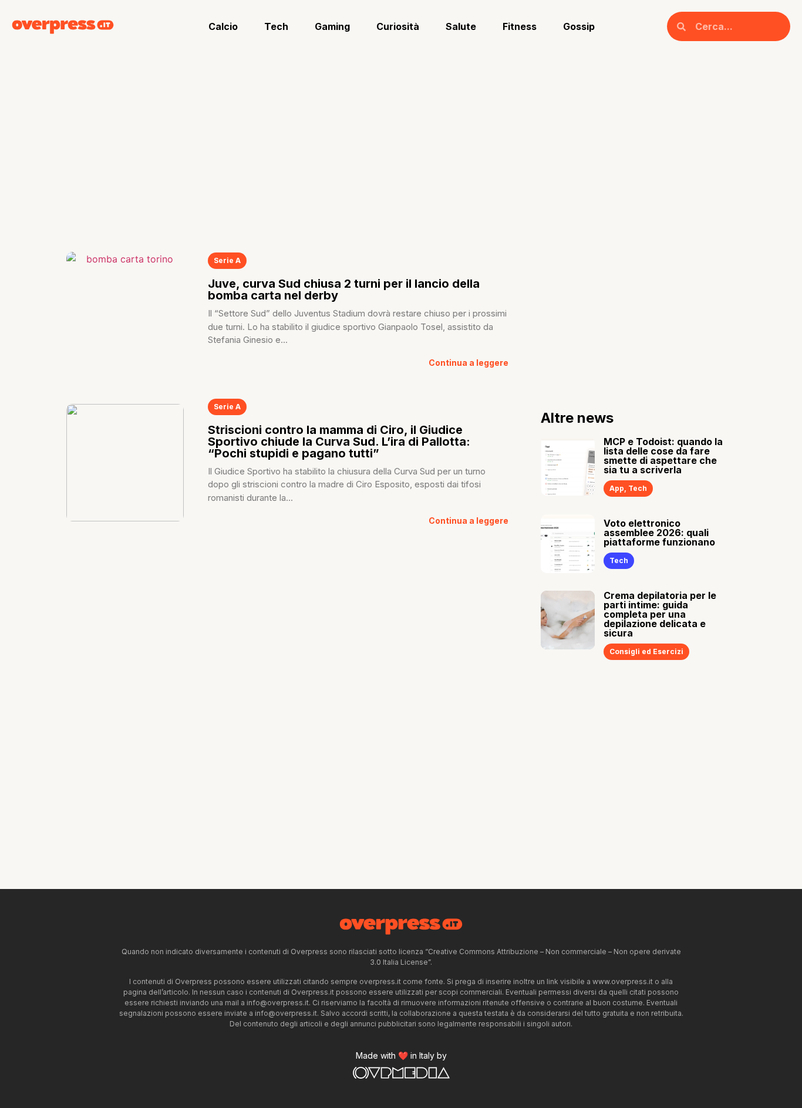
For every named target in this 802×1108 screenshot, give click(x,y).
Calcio (223, 26)
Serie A (227, 260)
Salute (461, 26)
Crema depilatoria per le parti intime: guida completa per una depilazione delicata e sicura (660, 614)
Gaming (332, 26)
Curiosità (397, 26)
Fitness (520, 26)
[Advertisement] (401, 141)
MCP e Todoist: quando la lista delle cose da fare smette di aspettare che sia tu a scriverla (663, 456)
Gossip (579, 26)
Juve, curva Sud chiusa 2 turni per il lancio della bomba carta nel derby (344, 289)
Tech (276, 26)
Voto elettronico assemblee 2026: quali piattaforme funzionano (659, 532)
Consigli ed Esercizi (646, 651)
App (616, 488)
